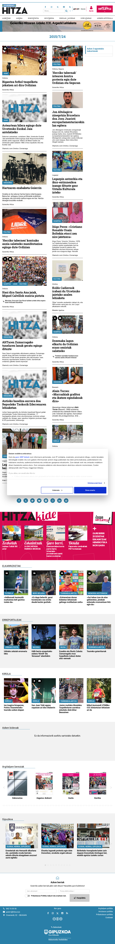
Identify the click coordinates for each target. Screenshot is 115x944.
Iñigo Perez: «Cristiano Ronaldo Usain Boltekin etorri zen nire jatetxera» (67, 232)
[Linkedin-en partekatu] (59, 500)
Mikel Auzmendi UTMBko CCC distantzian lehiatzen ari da (98, 707)
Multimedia (49, 18)
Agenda (19, 18)
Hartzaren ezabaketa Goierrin (22, 188)
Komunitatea (33, 18)
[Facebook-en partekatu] (19, 500)
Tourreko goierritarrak (96, 651)
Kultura (23, 284)
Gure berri (98, 533)
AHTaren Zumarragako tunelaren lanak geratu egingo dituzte (22, 345)
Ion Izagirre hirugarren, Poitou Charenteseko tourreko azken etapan (14, 707)
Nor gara (99, 545)
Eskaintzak (99, 539)
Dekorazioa (17, 798)
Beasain (55, 387)
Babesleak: (57, 927)
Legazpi (55, 175)
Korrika (97, 798)
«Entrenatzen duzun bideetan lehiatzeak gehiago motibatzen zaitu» (71, 599)
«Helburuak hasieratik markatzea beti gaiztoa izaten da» (14, 599)
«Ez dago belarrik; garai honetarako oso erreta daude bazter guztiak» (42, 599)
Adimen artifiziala (105, 18)
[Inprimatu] (66, 500)
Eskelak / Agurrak (67, 18)
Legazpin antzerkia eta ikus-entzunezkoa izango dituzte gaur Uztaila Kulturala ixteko (67, 185)
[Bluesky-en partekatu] (39, 500)
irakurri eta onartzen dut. (48, 896)
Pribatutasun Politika (39, 896)
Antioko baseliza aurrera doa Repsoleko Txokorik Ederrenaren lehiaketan (24, 404)
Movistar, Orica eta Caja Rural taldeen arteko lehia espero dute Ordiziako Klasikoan (25, 301)
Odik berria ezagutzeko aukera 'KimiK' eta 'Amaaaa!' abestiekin (42, 653)
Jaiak (5, 73)
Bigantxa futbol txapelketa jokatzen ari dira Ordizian (20, 83)
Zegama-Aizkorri (44, 798)
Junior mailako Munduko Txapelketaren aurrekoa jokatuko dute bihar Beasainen (70, 708)
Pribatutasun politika (104, 914)
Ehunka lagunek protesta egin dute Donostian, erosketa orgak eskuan (56, 851)
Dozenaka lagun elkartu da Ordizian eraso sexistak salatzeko (65, 346)
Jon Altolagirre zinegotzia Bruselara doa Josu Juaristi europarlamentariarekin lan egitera (68, 118)
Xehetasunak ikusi (95, 483)
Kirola (6, 456)
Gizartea (7, 284)
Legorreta (6, 461)
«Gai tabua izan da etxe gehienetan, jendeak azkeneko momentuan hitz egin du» (99, 601)
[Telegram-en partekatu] (46, 500)
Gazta (71, 798)
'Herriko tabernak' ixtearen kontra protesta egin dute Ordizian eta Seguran (66, 78)
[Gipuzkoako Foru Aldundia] (57, 935)
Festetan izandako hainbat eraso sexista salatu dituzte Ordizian (66, 356)
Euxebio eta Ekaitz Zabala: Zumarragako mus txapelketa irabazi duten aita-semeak (71, 655)
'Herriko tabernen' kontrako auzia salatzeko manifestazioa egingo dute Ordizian (22, 244)
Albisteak (6, 18)
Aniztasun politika (105, 911)
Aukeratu (56, 490)
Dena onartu (90, 490)
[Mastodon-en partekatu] (32, 500)
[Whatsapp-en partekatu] (52, 500)
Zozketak (98, 536)
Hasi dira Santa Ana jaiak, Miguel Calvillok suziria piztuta (23, 294)
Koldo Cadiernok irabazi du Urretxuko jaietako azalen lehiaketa (66, 293)
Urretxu (55, 284)
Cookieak (109, 917)
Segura (61, 69)
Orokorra (7, 183)
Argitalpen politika (105, 908)
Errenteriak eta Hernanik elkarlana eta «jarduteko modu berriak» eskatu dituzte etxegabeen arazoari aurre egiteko (21, 854)
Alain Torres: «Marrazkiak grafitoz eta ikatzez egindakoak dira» (67, 396)
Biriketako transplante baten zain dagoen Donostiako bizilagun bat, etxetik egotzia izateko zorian (92, 852)
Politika (6, 232)
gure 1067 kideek (22, 457)
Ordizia (5, 78)
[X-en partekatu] (25, 500)
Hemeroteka (100, 542)
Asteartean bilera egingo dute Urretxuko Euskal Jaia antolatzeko (21, 129)
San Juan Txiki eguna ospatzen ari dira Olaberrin (43, 706)
